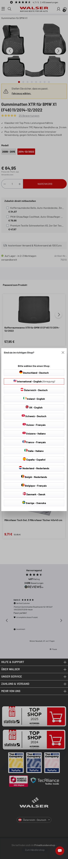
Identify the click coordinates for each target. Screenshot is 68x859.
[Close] (62, 352)
